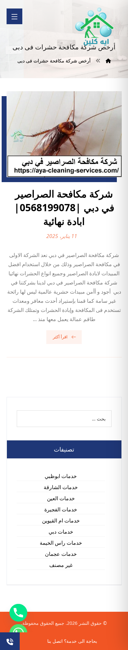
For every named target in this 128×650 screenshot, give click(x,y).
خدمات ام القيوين (61, 520)
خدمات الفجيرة (60, 509)
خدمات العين (61, 498)
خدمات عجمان (61, 553)
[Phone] (18, 613)
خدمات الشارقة (61, 487)
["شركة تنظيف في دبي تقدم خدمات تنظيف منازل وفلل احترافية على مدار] (95, 27)
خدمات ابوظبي (61, 476)
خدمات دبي (61, 531)
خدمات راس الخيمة (61, 542)
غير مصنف (61, 565)
